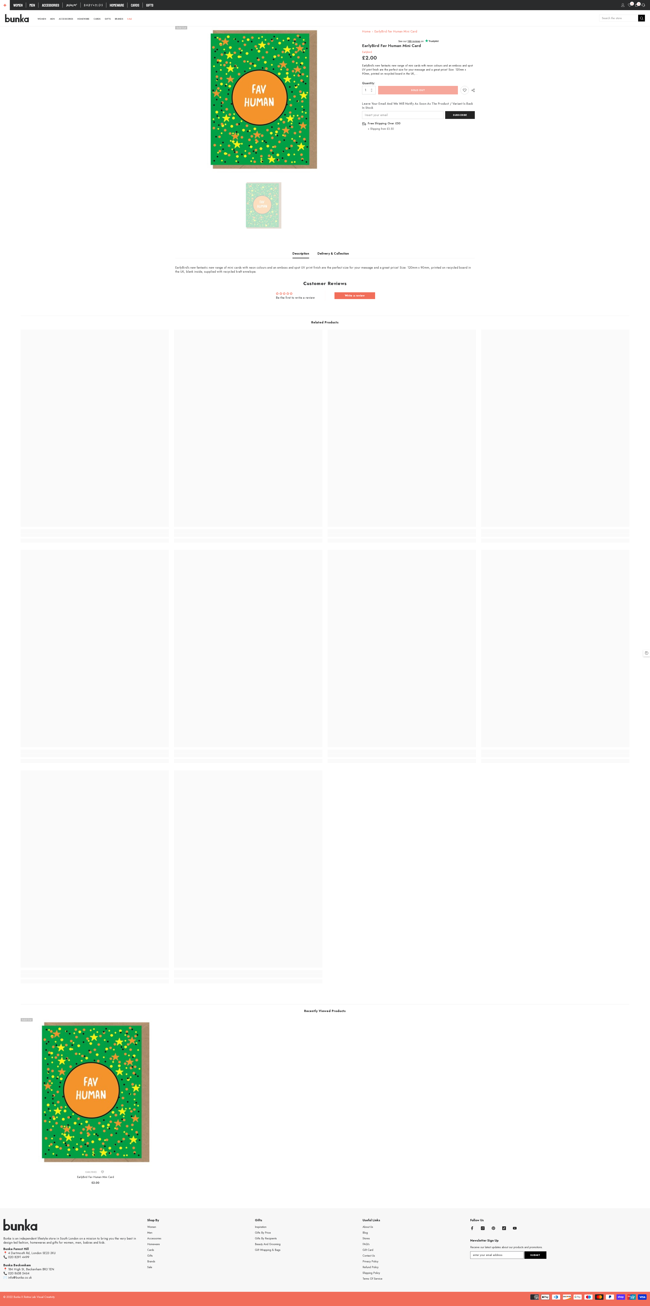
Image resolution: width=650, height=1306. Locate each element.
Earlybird (367, 52)
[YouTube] (515, 1228)
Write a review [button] (355, 296)
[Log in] (623, 5)
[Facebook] (472, 1228)
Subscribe (460, 115)
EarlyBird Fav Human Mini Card (95, 1177)
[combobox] (618, 18)
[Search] (622, 18)
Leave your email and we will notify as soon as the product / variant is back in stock (417, 106)
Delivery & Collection (333, 253)
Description (300, 253)
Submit (535, 1255)
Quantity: (368, 83)
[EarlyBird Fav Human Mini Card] (95, 1093)
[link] (95, 535)
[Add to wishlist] (464, 90)
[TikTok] (504, 1228)
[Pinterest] (493, 1228)
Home (366, 31)
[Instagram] (483, 1228)
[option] (263, 100)
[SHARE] (472, 90)
